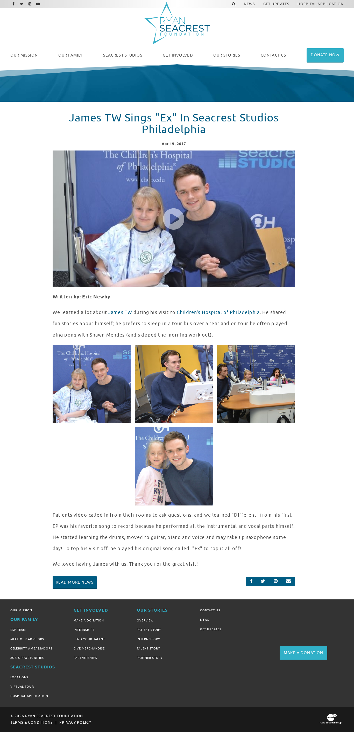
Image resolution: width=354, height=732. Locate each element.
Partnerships (85, 658)
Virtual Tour (22, 686)
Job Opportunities (27, 658)
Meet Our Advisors (27, 639)
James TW (120, 312)
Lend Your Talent (89, 639)
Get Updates (210, 629)
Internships (84, 630)
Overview (145, 620)
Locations (19, 677)
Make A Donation (89, 620)
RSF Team (18, 630)
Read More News (75, 582)
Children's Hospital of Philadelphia (218, 312)
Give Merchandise (89, 648)
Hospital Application (29, 696)
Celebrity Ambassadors (31, 648)
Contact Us (210, 610)
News (204, 619)
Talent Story (148, 648)
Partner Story (150, 658)
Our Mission (21, 610)
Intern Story (148, 639)
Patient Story (149, 630)
